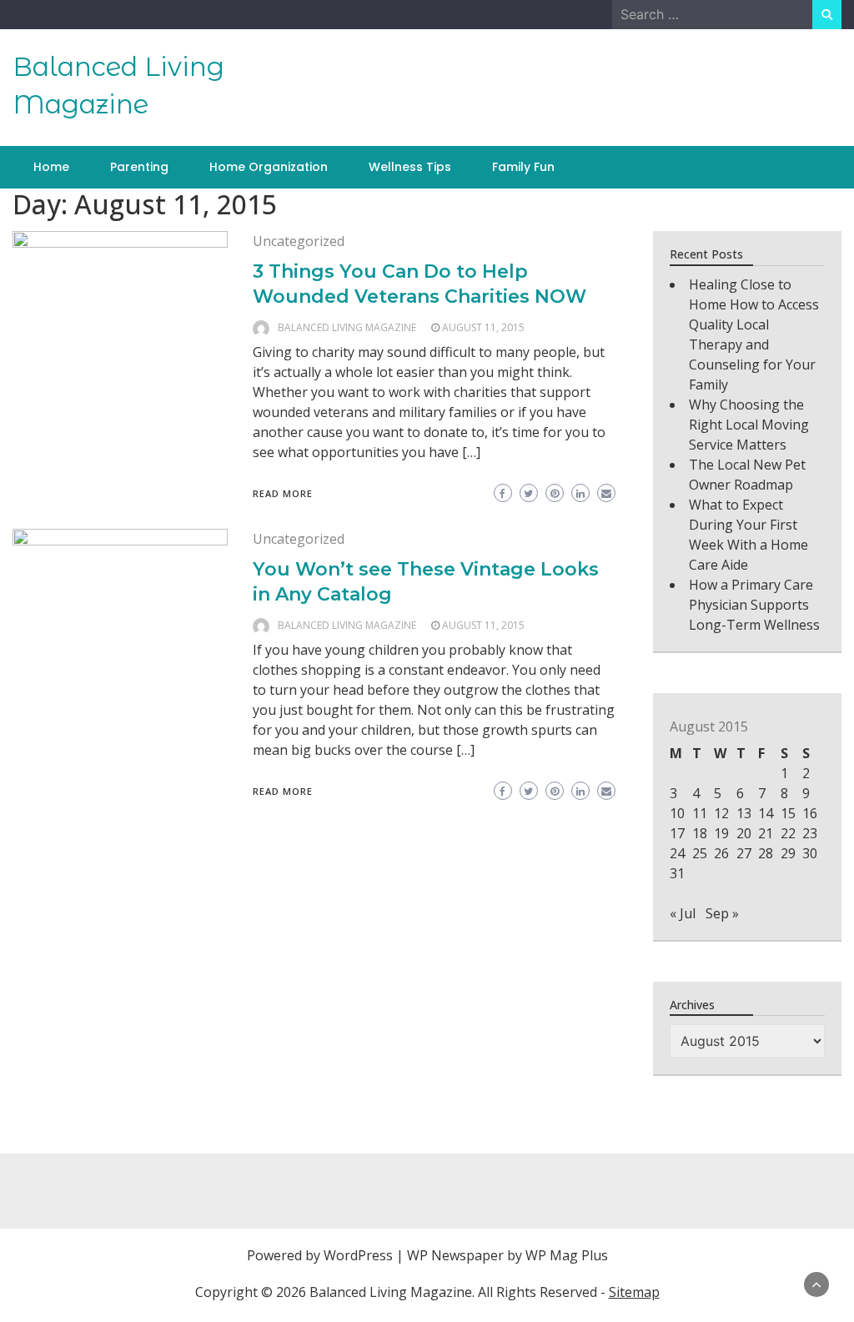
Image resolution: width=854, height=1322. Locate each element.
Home (51, 166)
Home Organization (268, 166)
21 (765, 833)
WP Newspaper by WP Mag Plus (507, 1255)
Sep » (722, 913)
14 (765, 813)
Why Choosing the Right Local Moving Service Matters (749, 424)
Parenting (139, 166)
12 (721, 813)
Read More (283, 493)
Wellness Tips (410, 166)
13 (743, 813)
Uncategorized (298, 241)
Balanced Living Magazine (347, 327)
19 (721, 833)
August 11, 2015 (483, 327)
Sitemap (634, 1292)
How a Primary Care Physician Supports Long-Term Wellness (754, 605)
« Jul (683, 913)
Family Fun (523, 166)
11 (699, 813)
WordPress (358, 1255)
